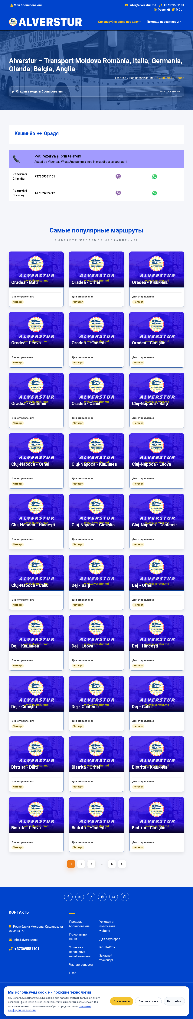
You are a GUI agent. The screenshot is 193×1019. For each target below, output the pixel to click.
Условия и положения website (107, 926)
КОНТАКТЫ (107, 947)
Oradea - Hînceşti (89, 343)
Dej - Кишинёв (25, 646)
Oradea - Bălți (24, 282)
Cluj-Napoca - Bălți (150, 403)
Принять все (122, 1001)
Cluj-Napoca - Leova (151, 464)
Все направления (141, 78)
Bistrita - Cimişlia (148, 827)
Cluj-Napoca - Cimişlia (93, 524)
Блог (72, 973)
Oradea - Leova (26, 343)
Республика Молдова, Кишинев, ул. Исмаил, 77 (36, 929)
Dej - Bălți (81, 585)
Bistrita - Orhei (86, 767)
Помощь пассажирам (163, 22)
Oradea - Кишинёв (150, 282)
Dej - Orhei (142, 585)
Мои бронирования (27, 5)
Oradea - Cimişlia (148, 343)
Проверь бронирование (79, 924)
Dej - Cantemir (85, 706)
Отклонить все (148, 1001)
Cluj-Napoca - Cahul (30, 585)
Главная (120, 78)
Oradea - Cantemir (29, 403)
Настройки (174, 1001)
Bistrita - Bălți (24, 767)
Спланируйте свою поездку (118, 22)
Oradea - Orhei (86, 282)
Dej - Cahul (142, 706)
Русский (164, 9)
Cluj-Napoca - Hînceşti (33, 524)
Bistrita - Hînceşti (89, 827)
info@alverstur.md (142, 5)
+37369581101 (174, 5)
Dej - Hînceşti (145, 646)
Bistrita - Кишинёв (150, 767)
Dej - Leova (82, 646)
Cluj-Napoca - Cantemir (154, 524)
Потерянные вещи (78, 937)
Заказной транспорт (106, 958)
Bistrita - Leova (26, 827)
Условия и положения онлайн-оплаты (80, 952)
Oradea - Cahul (86, 403)
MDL (179, 9)
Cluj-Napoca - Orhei (30, 464)
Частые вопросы (81, 964)
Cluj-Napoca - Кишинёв (94, 464)
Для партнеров (109, 939)
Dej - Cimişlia (24, 706)
